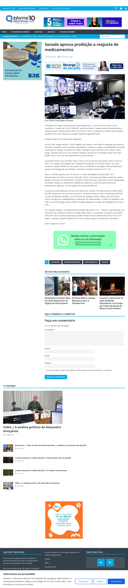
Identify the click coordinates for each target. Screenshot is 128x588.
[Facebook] (116, 8)
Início (4, 32)
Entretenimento (50, 567)
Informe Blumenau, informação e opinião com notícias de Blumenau (62, 553)
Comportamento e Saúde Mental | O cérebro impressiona (41, 470)
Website (48, 363)
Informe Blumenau (72, 262)
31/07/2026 (20, 473)
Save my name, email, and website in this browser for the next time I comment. (79, 370)
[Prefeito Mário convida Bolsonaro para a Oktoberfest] (85, 286)
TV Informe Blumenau (20, 32)
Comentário (49, 330)
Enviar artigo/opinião (27, 8)
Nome (47, 348)
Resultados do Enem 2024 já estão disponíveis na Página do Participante (57, 301)
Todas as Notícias (8, 8)
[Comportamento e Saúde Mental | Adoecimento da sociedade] (8, 460)
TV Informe (9, 386)
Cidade (47, 559)
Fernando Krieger (66, 57)
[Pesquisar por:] (112, 36)
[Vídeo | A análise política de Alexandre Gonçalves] (32, 407)
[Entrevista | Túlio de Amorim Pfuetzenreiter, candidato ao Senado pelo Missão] (8, 448)
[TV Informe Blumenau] (101, 562)
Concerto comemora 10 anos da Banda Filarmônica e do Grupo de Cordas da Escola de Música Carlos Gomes (111, 303)
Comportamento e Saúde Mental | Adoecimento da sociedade (43, 458)
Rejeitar (100, 581)
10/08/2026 (20, 448)
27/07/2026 (20, 486)
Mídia (47, 563)
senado (105, 262)
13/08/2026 (9, 435)
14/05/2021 (52, 57)
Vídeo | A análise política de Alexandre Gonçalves (32, 429)
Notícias (38, 32)
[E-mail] (121, 8)
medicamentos (91, 262)
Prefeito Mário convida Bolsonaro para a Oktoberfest (83, 301)
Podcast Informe (67, 32)
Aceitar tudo (116, 581)
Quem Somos (44, 8)
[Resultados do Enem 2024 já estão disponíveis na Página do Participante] (57, 286)
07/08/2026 (20, 461)
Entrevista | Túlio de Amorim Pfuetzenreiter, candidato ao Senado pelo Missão (50, 445)
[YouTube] (126, 8)
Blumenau (55, 262)
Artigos (51, 32)
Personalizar (84, 581)
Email (47, 355)
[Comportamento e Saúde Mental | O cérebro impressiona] (8, 473)
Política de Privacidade (61, 8)
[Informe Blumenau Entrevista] (110, 562)
